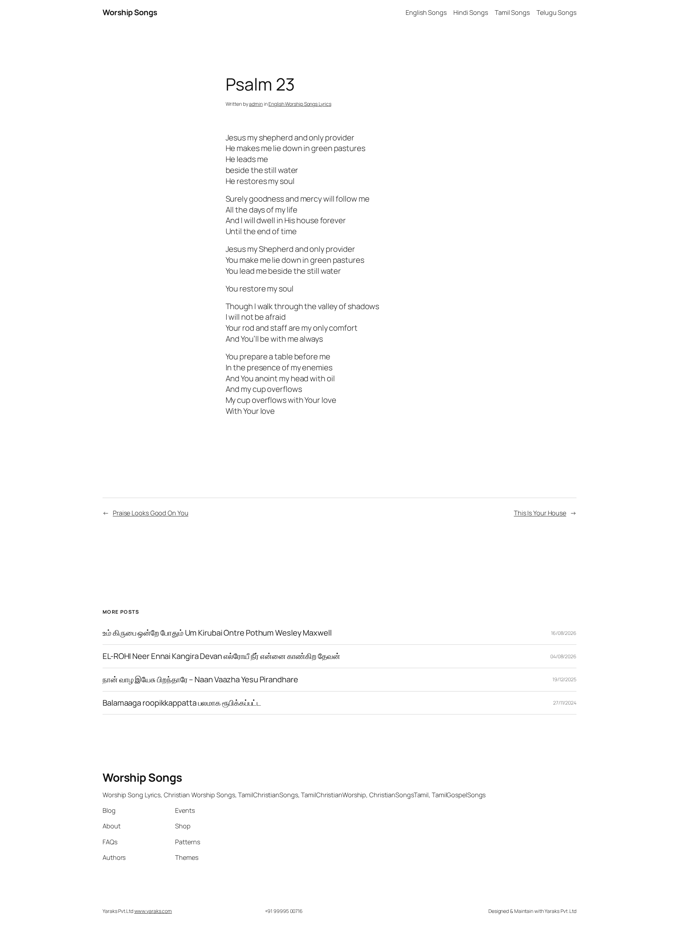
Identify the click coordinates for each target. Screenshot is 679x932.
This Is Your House (540, 513)
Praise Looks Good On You (150, 513)
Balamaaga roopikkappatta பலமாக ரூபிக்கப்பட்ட (182, 703)
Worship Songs (130, 12)
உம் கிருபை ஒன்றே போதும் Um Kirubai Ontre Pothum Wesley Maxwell (217, 633)
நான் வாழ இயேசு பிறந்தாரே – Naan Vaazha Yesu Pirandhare (200, 679)
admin (256, 103)
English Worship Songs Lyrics (299, 103)
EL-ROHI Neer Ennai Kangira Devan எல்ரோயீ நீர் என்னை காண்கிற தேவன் (221, 656)
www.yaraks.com (153, 911)
